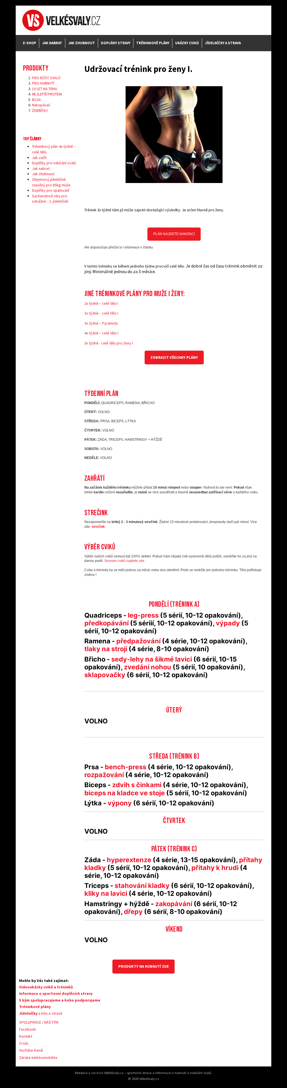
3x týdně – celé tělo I (101, 313)
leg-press (143, 615)
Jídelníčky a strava (223, 43)
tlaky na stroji (105, 649)
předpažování (139, 641)
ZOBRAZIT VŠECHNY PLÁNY (174, 357)
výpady (228, 623)
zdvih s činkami (136, 785)
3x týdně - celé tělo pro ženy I (108, 343)
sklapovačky (104, 675)
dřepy (133, 912)
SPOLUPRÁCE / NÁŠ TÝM (38, 1022)
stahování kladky (142, 885)
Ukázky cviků (187, 43)
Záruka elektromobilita (38, 1057)
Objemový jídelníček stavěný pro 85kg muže (51, 182)
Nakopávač (41, 104)
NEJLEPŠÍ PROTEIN (47, 94)
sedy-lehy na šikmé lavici (151, 659)
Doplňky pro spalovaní (50, 190)
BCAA (36, 99)
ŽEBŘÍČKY (40, 110)
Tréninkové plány (152, 43)
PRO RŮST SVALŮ (46, 77)
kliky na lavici (105, 893)
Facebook (27, 1029)
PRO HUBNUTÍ (43, 83)
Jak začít (39, 157)
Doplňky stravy (115, 43)
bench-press (125, 767)
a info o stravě (40, 1013)
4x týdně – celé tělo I (101, 333)
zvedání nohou (147, 667)
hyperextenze (129, 860)
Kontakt (25, 1036)
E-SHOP (29, 43)
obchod (97, 1073)
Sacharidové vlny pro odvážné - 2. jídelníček (50, 198)
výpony (120, 803)
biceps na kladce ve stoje (124, 793)
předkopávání (107, 623)
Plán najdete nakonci (174, 234)
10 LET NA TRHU (44, 88)
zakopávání (173, 904)
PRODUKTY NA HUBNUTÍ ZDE (143, 966)
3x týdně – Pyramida (101, 323)
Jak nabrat (52, 43)
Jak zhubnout (81, 43)
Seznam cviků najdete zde (124, 561)
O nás (24, 1043)
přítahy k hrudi (215, 868)
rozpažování (104, 775)
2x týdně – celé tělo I (101, 303)
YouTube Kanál (31, 1050)
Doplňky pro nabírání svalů (54, 162)
